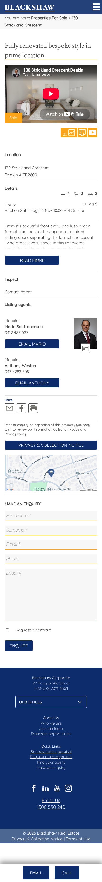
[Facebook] (21, 408)
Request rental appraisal (51, 756)
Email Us (51, 800)
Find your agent (51, 762)
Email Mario (32, 344)
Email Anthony (32, 383)
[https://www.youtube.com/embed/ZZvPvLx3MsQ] (92, 132)
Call (67, 873)
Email (36, 873)
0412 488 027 (16, 332)
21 (65, 134)
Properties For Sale (49, 17)
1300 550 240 (51, 807)
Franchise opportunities (51, 733)
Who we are (51, 723)
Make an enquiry (51, 767)
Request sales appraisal (51, 751)
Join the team (51, 728)
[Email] (9, 408)
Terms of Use (78, 838)
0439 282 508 (17, 371)
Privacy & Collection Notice (51, 445)
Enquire (19, 645)
